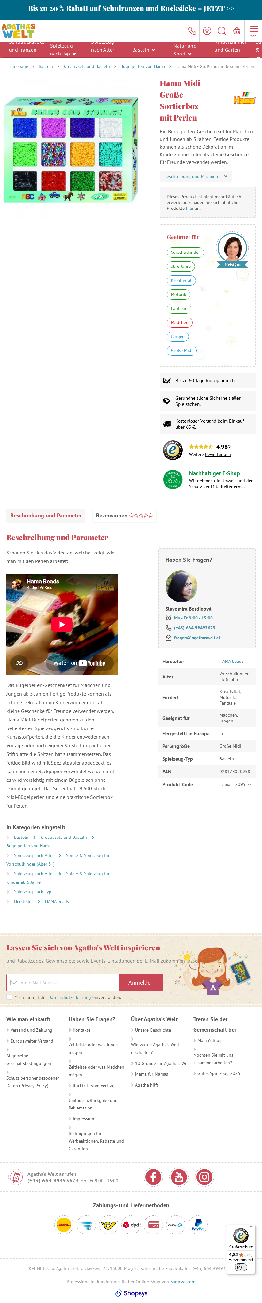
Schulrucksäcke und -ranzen (23, 45)
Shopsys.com (182, 1282)
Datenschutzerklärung (69, 997)
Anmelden (141, 982)
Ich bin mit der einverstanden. (68, 997)
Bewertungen (218, 454)
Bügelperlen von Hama (142, 66)
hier (190, 208)
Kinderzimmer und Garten (228, 45)
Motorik (178, 294)
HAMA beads (57, 901)
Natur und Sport (185, 49)
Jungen (178, 336)
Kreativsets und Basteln (87, 66)
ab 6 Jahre (181, 266)
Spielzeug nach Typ (61, 49)
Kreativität (181, 280)
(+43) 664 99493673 (194, 628)
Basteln (141, 49)
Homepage (17, 66)
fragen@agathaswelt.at (197, 638)
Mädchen (180, 322)
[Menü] (252, 1228)
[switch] (241, 1267)
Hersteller (24, 901)
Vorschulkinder (185, 252)
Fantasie (179, 308)
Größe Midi (182, 350)
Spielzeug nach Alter (102, 45)
